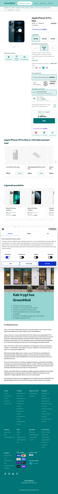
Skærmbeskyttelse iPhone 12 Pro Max (36, 168)
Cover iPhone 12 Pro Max (13, 167)
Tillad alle (47, 263)
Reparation (50, 3)
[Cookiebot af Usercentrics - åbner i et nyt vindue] (49, 229)
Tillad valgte (29, 263)
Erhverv (36, 3)
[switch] (22, 257)
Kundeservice (43, 3)
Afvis (10, 263)
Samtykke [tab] (10, 233)
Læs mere (35, 60)
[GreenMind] (9, 3)
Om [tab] (48, 233)
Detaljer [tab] (29, 233)
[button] (20, 30)
